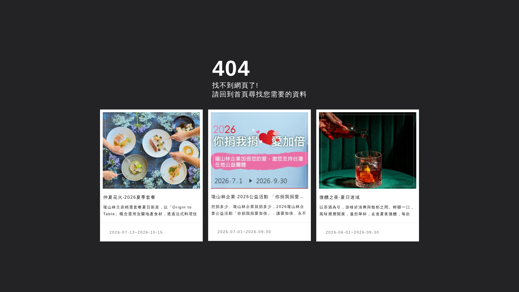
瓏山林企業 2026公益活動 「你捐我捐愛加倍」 (262, 196)
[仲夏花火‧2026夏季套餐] (151, 150)
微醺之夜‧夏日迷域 (340, 197)
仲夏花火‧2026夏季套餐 (129, 197)
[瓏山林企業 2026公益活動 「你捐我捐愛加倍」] (259, 150)
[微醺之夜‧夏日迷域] (367, 150)
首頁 (241, 94)
